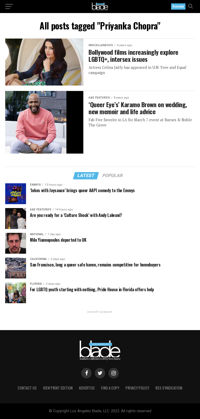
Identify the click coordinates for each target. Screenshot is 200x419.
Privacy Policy (137, 388)
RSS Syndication (168, 388)
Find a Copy (110, 388)
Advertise (87, 388)
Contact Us (27, 388)
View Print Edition (58, 388)
